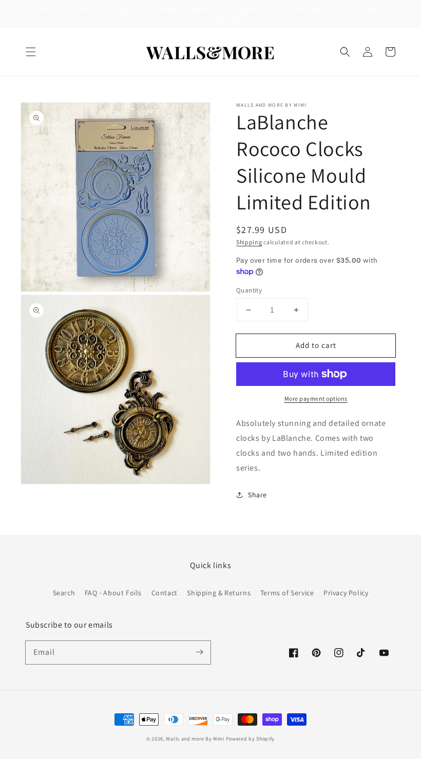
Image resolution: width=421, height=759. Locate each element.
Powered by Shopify (250, 738)
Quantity (249, 290)
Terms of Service (287, 592)
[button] (31, 52)
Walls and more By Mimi (195, 738)
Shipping (249, 242)
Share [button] (257, 494)
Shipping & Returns (219, 592)
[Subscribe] (199, 652)
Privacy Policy (345, 592)
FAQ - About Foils (113, 592)
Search (64, 592)
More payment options (316, 398)
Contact (164, 592)
